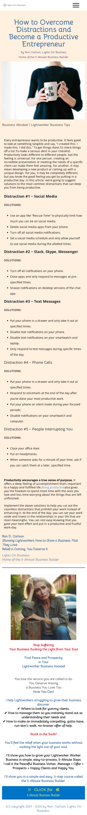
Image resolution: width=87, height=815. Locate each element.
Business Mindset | (16, 125)
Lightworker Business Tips (50, 125)
